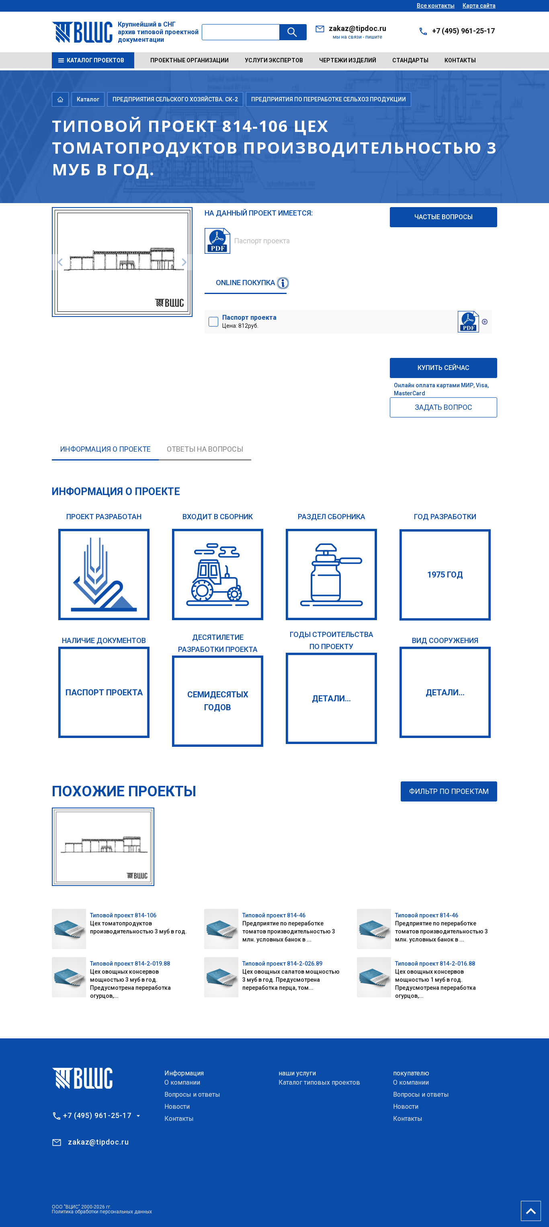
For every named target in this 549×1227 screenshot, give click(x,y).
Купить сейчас (443, 368)
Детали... (331, 698)
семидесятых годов (217, 701)
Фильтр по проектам (449, 791)
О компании (182, 1082)
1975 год (445, 575)
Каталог (88, 99)
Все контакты (436, 5)
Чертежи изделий (347, 60)
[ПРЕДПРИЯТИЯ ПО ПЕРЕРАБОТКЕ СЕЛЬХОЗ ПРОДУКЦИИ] (331, 574)
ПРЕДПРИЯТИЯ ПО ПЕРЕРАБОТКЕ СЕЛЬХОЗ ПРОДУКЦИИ (328, 99)
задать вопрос (443, 407)
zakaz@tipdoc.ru (357, 28)
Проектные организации (189, 60)
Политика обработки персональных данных (102, 1212)
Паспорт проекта (104, 692)
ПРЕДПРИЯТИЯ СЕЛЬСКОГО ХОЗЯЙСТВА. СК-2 (175, 99)
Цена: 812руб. (249, 321)
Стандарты (410, 60)
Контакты (460, 60)
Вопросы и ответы (192, 1094)
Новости (177, 1106)
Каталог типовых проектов (319, 1082)
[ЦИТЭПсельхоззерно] (104, 574)
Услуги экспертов (274, 60)
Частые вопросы (443, 217)
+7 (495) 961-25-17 (463, 31)
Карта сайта (479, 5)
